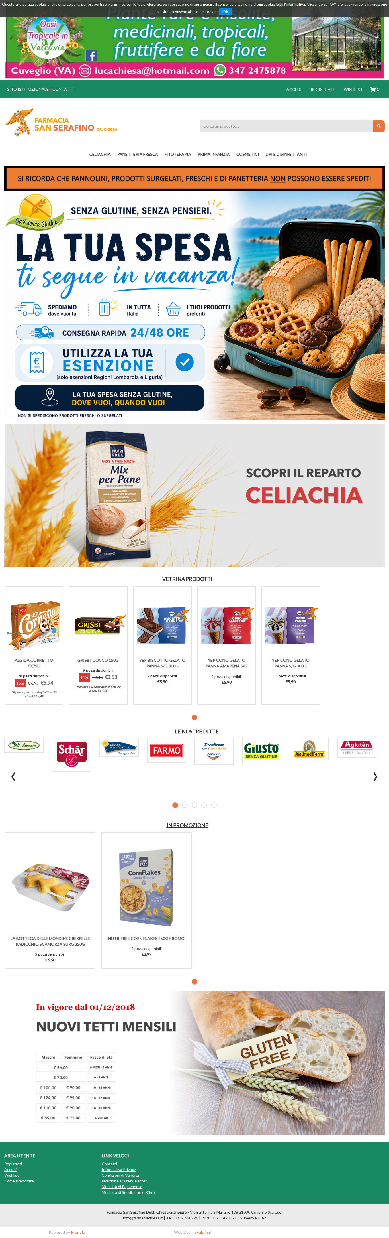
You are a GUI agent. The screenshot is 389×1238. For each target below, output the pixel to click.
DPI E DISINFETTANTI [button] (286, 154)
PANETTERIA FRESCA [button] (137, 154)
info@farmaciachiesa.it (143, 1217)
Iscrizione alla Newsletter (124, 1180)
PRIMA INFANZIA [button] (214, 154)
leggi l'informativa (290, 4)
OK (225, 11)
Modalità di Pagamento (122, 1186)
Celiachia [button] (100, 154)
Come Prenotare (19, 1180)
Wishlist (353, 89)
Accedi (294, 89)
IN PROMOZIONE (187, 825)
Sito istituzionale (28, 89)
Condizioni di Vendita (120, 1175)
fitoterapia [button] (178, 154)
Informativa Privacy (119, 1169)
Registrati (323, 89)
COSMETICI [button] (247, 154)
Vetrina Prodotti (187, 579)
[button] (194, 717)
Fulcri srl (204, 1232)
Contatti (63, 89)
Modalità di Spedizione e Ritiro (128, 1192)
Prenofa (78, 1232)
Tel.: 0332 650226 (182, 1217)
